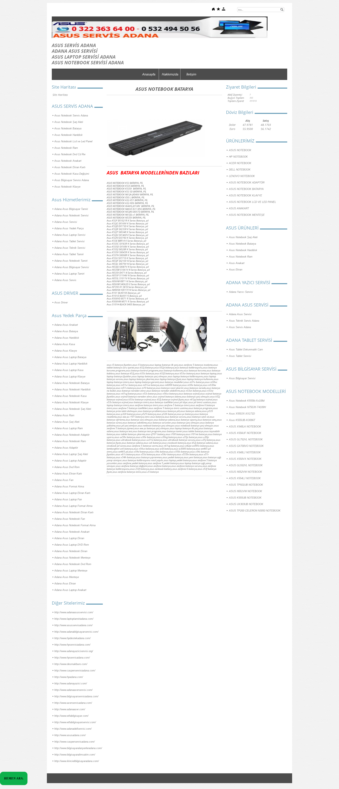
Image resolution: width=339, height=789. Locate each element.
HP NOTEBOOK (238, 156)
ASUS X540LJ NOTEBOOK (245, 452)
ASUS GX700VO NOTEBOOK (246, 445)
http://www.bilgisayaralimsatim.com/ (74, 754)
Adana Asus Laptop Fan (68, 499)
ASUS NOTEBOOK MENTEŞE (247, 214)
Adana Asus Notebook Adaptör (71, 434)
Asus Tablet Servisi (240, 356)
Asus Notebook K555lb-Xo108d (246, 400)
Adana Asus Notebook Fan (69, 518)
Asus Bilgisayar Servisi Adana (71, 180)
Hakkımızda (170, 74)
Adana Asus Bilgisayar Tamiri (71, 209)
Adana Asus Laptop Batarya (70, 357)
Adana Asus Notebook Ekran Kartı (74, 512)
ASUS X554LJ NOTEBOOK (245, 478)
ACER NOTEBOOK (240, 163)
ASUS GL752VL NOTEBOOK (246, 439)
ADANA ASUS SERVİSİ (75, 51)
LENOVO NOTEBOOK (242, 176)
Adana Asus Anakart (66, 324)
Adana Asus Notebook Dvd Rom (72, 564)
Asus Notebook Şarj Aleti (68, 122)
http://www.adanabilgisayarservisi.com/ (76, 631)
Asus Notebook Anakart (67, 160)
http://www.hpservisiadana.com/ (72, 644)
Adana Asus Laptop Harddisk (70, 363)
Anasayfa (148, 74)
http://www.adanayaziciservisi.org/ (73, 651)
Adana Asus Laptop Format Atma (73, 505)
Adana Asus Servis (65, 280)
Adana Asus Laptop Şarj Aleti (71, 454)
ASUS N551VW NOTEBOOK (245, 491)
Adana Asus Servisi (65, 221)
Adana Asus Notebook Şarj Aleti (72, 408)
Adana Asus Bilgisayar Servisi (71, 267)
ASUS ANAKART (239, 208)
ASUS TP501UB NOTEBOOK (246, 484)
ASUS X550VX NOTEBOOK (245, 458)
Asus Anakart (236, 263)
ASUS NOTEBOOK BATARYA (246, 189)
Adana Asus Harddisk (66, 337)
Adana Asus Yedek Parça (69, 228)
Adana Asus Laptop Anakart (70, 590)
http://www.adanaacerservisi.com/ (73, 689)
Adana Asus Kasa (64, 344)
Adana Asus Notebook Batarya (71, 383)
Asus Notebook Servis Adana (71, 115)
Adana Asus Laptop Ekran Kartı (72, 493)
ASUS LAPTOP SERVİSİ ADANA (84, 57)
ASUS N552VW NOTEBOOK (245, 471)
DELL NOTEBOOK (240, 169)
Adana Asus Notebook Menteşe (72, 557)
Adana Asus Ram (64, 415)
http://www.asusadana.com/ (70, 735)
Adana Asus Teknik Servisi (69, 247)
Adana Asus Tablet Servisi (69, 241)
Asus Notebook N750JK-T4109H (247, 407)
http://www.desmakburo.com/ (70, 664)
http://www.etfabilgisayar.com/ (71, 715)
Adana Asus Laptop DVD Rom (71, 544)
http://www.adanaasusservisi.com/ (73, 612)
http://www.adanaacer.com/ (69, 709)
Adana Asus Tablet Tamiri (69, 254)
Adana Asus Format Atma (69, 486)
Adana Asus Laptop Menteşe (70, 570)
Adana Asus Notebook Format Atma (75, 525)
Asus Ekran (235, 269)
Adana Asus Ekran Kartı (68, 473)
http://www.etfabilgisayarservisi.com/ (75, 722)
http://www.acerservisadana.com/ (73, 702)
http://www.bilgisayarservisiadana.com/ (76, 696)
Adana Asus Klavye (65, 350)
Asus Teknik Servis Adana (244, 320)
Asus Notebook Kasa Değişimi (71, 173)
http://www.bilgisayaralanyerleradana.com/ (78, 748)
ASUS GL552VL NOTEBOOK (246, 465)
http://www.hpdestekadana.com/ (72, 638)
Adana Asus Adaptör (66, 447)
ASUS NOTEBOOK (240, 150)
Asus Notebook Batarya (67, 128)
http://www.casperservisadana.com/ (74, 741)
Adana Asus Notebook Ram (70, 441)
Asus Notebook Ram (66, 147)
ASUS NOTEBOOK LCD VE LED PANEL (252, 201)
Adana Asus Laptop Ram (68, 428)
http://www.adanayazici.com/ (70, 683)
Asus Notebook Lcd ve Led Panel (73, 141)
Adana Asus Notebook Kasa (70, 395)
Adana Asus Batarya (66, 331)
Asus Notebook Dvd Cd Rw (69, 154)
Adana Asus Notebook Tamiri (70, 260)
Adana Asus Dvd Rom (67, 467)
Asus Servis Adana (240, 327)
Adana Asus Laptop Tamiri (69, 273)
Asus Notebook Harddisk (68, 134)
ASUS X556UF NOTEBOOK (245, 433)
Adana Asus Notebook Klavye (71, 402)
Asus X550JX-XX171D (242, 413)
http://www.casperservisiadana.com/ (74, 670)
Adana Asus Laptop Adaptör (70, 460)
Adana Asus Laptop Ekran (69, 538)
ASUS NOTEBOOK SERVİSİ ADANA (88, 62)
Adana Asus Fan (63, 480)
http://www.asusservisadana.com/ (73, 625)
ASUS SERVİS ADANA (74, 45)
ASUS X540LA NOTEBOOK (245, 426)
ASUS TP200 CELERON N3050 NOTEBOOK (255, 510)
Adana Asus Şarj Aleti (66, 421)
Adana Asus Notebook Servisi (71, 215)
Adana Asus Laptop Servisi (69, 234)
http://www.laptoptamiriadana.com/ (73, 618)
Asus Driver (61, 302)
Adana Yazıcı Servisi (241, 291)
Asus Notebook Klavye (67, 186)
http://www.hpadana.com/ (68, 677)
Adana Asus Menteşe (66, 577)
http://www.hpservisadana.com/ (72, 657)
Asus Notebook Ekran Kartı (70, 167)
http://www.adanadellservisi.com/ (73, 728)
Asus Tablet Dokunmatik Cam (246, 349)
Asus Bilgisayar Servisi (242, 378)
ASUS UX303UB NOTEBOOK (246, 504)
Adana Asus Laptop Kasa (68, 370)
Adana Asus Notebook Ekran (70, 551)
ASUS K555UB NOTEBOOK (245, 497)
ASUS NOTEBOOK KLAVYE (245, 195)
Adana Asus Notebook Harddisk (72, 389)
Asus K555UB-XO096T (242, 420)
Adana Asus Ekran (65, 583)
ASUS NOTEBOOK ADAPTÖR (246, 182)
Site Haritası (60, 95)
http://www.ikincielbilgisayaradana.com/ (76, 761)
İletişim (191, 74)
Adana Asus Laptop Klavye (69, 376)
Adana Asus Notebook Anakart (71, 531)
